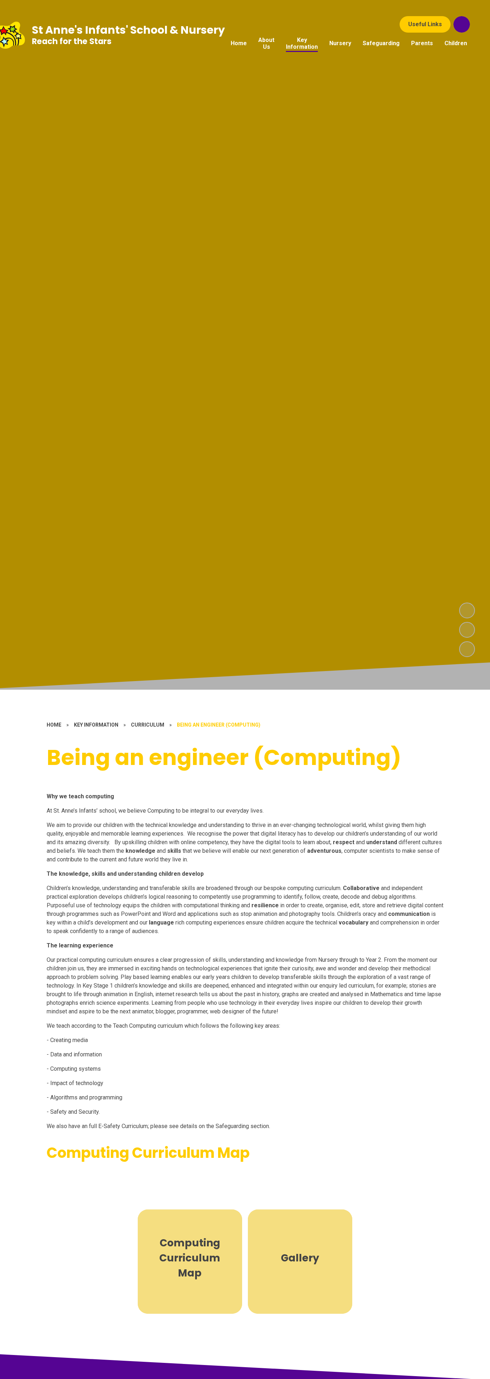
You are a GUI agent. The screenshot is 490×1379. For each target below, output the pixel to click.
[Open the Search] (461, 24)
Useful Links (425, 24)
